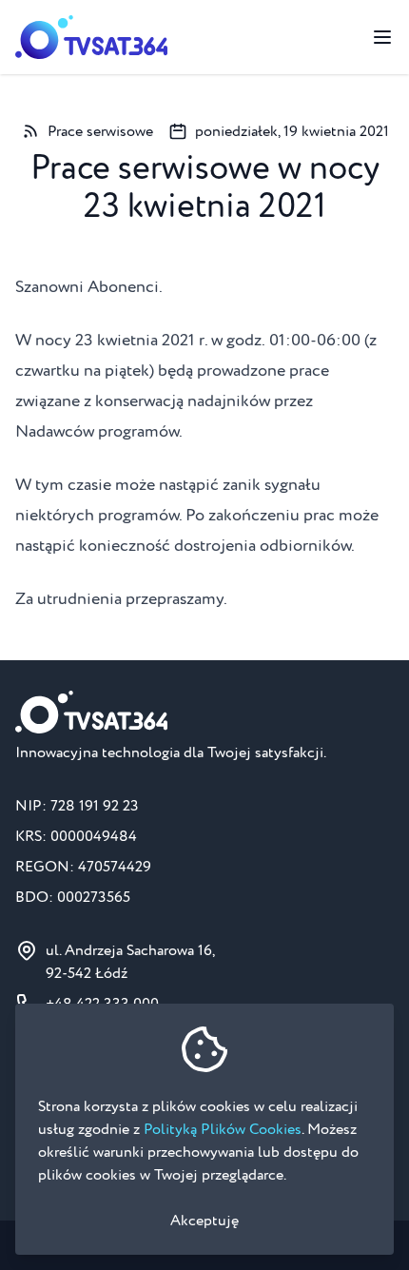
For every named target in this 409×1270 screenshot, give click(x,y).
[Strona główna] (91, 37)
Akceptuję (204, 1220)
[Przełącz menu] (382, 37)
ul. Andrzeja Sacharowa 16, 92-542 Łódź (130, 962)
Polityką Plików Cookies (223, 1129)
